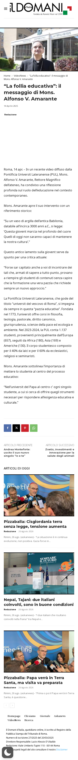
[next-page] (12, 705)
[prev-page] (6, 705)
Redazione (10, 114)
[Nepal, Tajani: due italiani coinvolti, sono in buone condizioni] (39, 573)
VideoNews (20, 75)
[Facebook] (7, 428)
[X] (16, 428)
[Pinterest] (25, 428)
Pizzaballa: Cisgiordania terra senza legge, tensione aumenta (35, 524)
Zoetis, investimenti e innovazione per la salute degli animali (59, 452)
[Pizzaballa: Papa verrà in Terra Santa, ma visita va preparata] (39, 652)
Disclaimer (62, 749)
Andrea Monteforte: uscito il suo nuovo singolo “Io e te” (17, 452)
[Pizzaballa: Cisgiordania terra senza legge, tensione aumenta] (39, 495)
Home (7, 75)
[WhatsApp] (33, 428)
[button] (7, 752)
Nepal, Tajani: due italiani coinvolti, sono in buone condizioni (39, 602)
